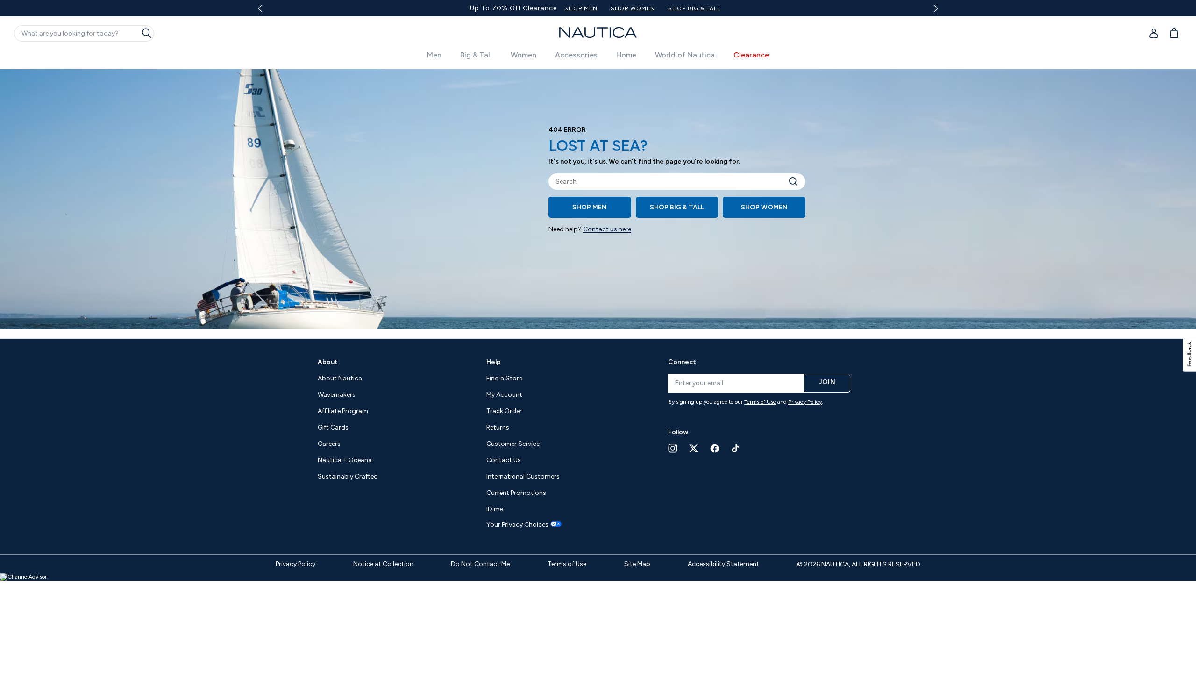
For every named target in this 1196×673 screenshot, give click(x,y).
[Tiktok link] (735, 448)
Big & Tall (476, 54)
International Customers (523, 476)
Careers (329, 444)
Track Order (504, 411)
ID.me (494, 509)
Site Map (637, 564)
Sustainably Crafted (348, 476)
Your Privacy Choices (517, 525)
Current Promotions (516, 493)
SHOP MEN (581, 8)
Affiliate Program (343, 411)
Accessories (576, 54)
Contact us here (607, 229)
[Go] (796, 181)
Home (626, 54)
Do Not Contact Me (480, 564)
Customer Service (513, 444)
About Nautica (340, 378)
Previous (265, 11)
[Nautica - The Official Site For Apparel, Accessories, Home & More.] (598, 32)
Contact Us (503, 460)
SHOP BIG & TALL (694, 8)
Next (934, 8)
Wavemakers (337, 395)
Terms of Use (760, 402)
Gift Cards (333, 427)
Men (434, 54)
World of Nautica (685, 54)
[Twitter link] (693, 448)
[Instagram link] (672, 448)
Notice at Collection (383, 564)
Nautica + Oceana (345, 460)
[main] (598, 203)
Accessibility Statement (723, 564)
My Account (504, 395)
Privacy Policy (805, 402)
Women (523, 54)
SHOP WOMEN (633, 8)
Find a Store (504, 378)
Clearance (751, 54)
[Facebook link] (714, 448)
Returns (497, 427)
